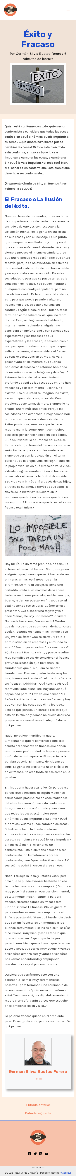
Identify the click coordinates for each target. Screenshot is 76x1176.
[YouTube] (46, 1153)
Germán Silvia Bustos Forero (38, 1071)
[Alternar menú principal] (68, 10)
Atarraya (66, 1172)
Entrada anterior (38, 1104)
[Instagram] (40, 1153)
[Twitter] (35, 1153)
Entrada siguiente (38, 1113)
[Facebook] (29, 1153)
